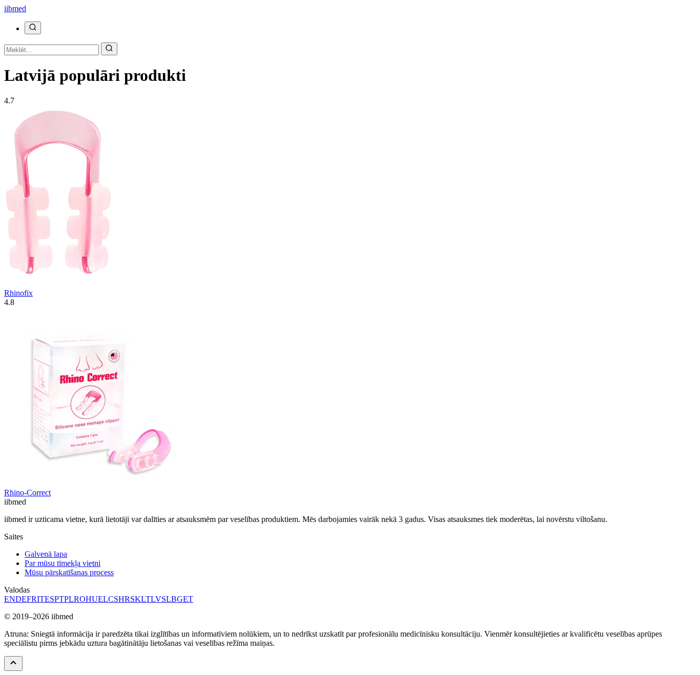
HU (92, 599)
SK (135, 599)
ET (188, 599)
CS (113, 599)
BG (177, 599)
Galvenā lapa (46, 554)
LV (156, 599)
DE (21, 599)
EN (9, 599)
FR (32, 599)
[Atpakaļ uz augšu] (13, 663)
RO (80, 599)
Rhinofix (18, 293)
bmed (15, 8)
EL (103, 599)
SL (166, 599)
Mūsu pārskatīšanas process (69, 572)
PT (59, 599)
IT (41, 599)
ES (49, 599)
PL (69, 599)
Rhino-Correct (27, 492)
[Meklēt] (33, 27)
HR (124, 599)
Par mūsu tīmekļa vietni (62, 563)
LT (146, 599)
